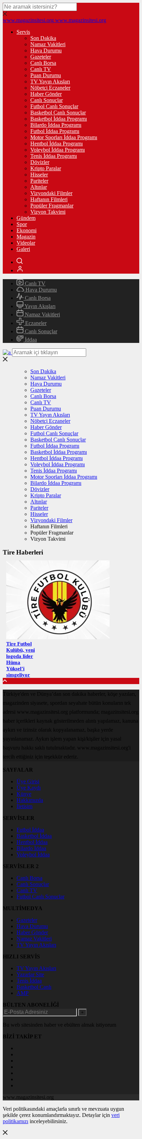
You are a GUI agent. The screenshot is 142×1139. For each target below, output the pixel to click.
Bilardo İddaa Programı (55, 125)
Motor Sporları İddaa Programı (63, 137)
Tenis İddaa (29, 981)
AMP (23, 993)
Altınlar (38, 187)
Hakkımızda (30, 800)
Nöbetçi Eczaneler (50, 88)
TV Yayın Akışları (50, 81)
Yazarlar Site (30, 974)
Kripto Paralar (45, 168)
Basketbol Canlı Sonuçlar (58, 112)
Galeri (23, 249)
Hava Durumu (46, 50)
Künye (24, 794)
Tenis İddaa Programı (53, 156)
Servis (23, 32)
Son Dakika (43, 38)
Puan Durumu (45, 75)
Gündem (26, 218)
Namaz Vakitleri (47, 44)
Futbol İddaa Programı (54, 131)
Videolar (26, 243)
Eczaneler (35, 323)
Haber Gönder (46, 94)
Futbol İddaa (30, 830)
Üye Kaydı (29, 788)
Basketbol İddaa (34, 836)
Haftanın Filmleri (49, 199)
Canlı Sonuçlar (46, 100)
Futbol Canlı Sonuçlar (54, 106)
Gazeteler (40, 57)
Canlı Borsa (43, 63)
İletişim (24, 806)
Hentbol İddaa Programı (56, 143)
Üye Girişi (28, 781)
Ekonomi (27, 230)
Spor (22, 224)
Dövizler (39, 162)
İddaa (30, 340)
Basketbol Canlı (34, 987)
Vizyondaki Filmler (51, 193)
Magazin (26, 237)
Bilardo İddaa (31, 848)
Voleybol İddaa (33, 854)
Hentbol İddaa (32, 842)
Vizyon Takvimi (47, 212)
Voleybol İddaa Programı (57, 150)
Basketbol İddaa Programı (58, 119)
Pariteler (39, 181)
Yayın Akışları (39, 306)
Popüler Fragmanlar (51, 206)
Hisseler (39, 174)
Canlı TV (40, 69)
